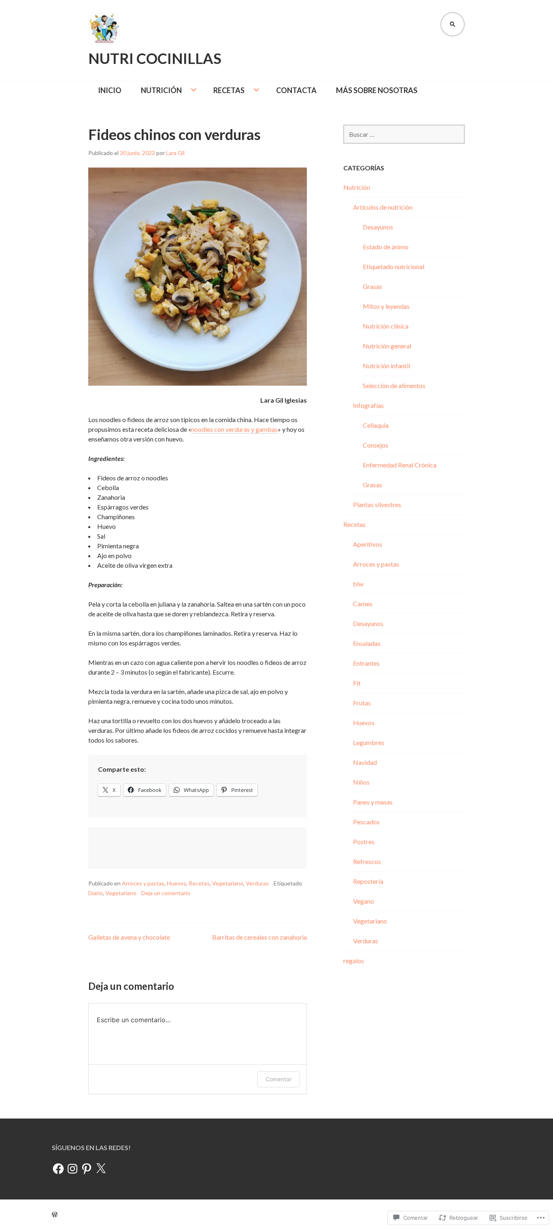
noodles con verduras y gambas (234, 429)
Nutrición (161, 90)
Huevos (176, 883)
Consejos (375, 445)
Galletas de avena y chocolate (129, 937)
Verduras (257, 883)
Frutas (362, 703)
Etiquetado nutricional (393, 266)
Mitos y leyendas (386, 306)
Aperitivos (367, 544)
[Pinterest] (86, 1168)
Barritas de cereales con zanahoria (259, 937)
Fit (357, 683)
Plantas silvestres (377, 504)
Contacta (296, 90)
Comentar (278, 1079)
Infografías (368, 405)
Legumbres (368, 742)
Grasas (372, 286)
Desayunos (378, 227)
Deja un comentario (165, 892)
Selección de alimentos (394, 385)
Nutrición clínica (385, 326)
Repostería (368, 881)
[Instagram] (72, 1168)
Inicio (109, 90)
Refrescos (367, 861)
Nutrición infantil (386, 365)
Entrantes (366, 663)
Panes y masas (373, 802)
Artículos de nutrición (383, 207)
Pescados (366, 822)
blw (358, 584)
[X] (100, 1168)
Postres (363, 841)
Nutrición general (387, 346)
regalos (353, 960)
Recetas (229, 90)
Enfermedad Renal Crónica (399, 465)
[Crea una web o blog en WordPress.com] (54, 1214)
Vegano (363, 901)
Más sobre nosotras (376, 90)
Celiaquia (376, 425)
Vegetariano (227, 883)
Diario (95, 892)
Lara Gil (175, 152)
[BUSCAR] (452, 24)
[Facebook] (58, 1168)
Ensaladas (367, 643)
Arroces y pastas (143, 883)
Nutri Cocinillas (154, 58)
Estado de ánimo (385, 246)
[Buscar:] (404, 134)
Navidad (365, 762)
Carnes (362, 603)
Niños (361, 782)
